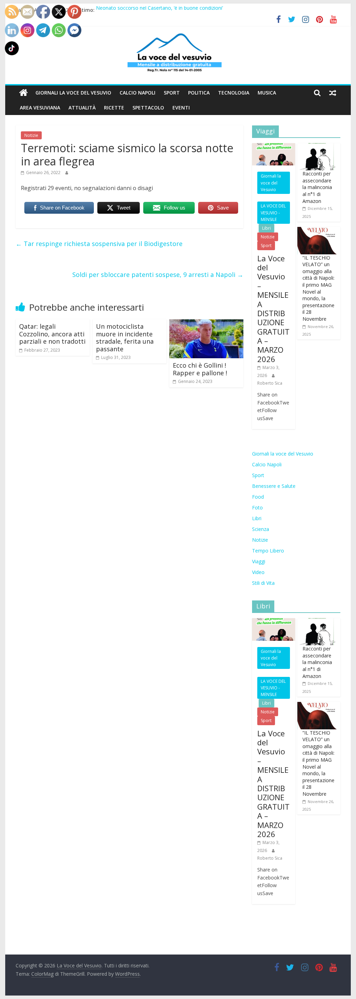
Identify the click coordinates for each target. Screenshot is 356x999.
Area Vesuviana (40, 107)
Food (258, 496)
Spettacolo (148, 107)
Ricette (114, 107)
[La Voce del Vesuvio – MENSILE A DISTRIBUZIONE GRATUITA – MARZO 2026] (273, 147)
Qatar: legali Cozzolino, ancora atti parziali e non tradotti (52, 333)
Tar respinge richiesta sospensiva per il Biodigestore (99, 243)
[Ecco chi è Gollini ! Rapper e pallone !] (206, 323)
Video (258, 572)
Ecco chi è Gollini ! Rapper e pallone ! (200, 369)
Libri (266, 228)
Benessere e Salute (274, 486)
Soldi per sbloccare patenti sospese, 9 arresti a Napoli (157, 274)
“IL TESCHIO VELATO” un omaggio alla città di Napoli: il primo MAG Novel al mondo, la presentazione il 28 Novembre (318, 288)
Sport (172, 92)
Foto (257, 507)
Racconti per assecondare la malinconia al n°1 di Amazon (317, 187)
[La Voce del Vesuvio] (23, 92)
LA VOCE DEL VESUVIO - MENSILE (273, 212)
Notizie (31, 135)
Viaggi (258, 561)
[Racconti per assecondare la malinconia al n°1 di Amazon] (317, 147)
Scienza (260, 529)
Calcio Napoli (137, 92)
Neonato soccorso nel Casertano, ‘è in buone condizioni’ (159, 10)
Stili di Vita (263, 583)
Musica (267, 92)
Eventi (181, 107)
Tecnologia (233, 92)
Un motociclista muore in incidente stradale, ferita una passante (125, 337)
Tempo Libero (268, 550)
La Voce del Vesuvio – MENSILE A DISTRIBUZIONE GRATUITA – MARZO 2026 (273, 308)
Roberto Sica (269, 383)
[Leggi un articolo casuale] (332, 92)
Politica (199, 92)
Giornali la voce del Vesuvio (73, 92)
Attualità (82, 107)
